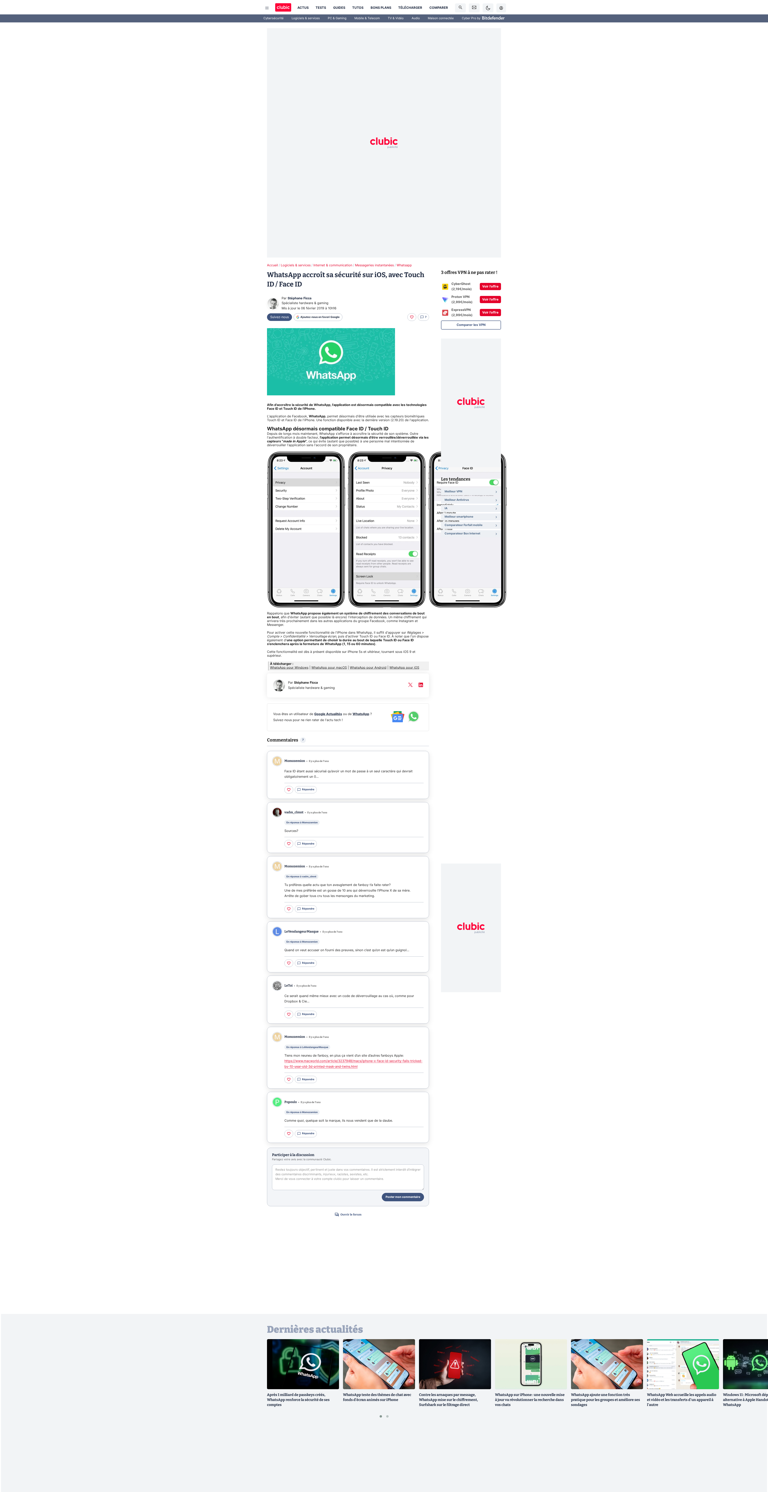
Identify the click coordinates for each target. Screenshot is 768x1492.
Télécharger (410, 7)
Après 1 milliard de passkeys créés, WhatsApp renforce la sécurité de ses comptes (298, 1400)
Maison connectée (441, 18)
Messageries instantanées (374, 265)
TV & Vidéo (396, 18)
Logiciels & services (306, 18)
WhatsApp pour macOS (329, 667)
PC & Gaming (337, 18)
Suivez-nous (279, 317)
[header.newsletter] (474, 8)
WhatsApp (361, 714)
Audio (416, 18)
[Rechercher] (460, 8)
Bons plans (381, 7)
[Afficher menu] (267, 8)
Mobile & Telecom (367, 18)
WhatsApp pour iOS (404, 667)
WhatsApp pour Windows (289, 667)
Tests (321, 7)
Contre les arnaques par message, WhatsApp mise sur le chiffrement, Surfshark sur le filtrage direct (448, 1400)
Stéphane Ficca (299, 298)
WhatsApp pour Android (368, 667)
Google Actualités (328, 714)
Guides (339, 7)
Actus (303, 7)
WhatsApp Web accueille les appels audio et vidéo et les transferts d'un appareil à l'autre (681, 1400)
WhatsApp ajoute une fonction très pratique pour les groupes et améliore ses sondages (605, 1400)
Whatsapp (404, 265)
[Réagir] (412, 317)
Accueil (272, 265)
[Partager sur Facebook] (758, 1457)
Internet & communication (332, 265)
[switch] (488, 7)
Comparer (438, 7)
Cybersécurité (273, 18)
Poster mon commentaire (403, 1197)
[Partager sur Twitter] (758, 1471)
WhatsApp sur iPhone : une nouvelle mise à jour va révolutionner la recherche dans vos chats (530, 1400)
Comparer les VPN (471, 325)
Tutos (357, 7)
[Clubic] (283, 8)
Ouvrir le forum (350, 1214)
